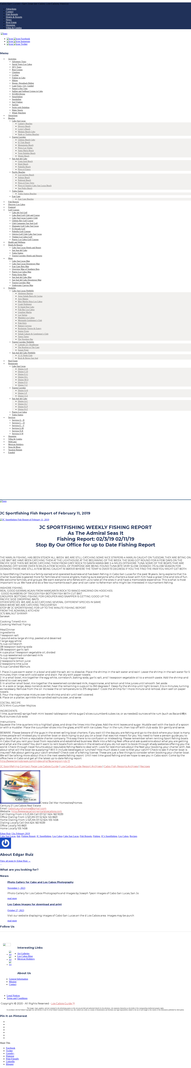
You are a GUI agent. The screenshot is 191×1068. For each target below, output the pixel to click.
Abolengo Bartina (25, 293)
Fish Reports (12, 14)
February (20, 833)
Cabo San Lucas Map (21, 261)
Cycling (15, 75)
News (8, 19)
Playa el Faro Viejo (26, 183)
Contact (9, 11)
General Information (18, 979)
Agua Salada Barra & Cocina (30, 296)
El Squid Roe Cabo (26, 307)
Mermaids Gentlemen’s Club (30, 320)
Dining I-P (22, 393)
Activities (12, 59)
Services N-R (17, 431)
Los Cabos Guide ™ (63, 1003)
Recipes (145, 766)
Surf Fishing (17, 102)
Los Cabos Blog (25, 956)
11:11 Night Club (25, 355)
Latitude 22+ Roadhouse (28, 345)
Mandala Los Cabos (26, 318)
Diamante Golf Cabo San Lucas (25, 226)
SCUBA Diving (18, 94)
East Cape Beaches (26, 199)
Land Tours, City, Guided (23, 86)
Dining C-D (23, 372)
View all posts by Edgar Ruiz (15, 861)
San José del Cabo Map (21, 277)
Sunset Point (23, 350)
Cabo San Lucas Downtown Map (26, 264)
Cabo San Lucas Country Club (25, 218)
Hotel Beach (23, 164)
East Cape (16, 196)
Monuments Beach (25, 145)
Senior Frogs (23, 331)
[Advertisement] (95, 477)
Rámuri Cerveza (24, 326)
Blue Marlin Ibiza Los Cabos (30, 301)
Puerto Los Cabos (19, 412)
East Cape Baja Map (20, 266)
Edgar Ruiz (5, 833)
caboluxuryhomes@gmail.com (27, 808)
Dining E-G (23, 374)
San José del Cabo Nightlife (23, 353)
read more (12, 898)
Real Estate (11, 22)
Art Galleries (23, 953)
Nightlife (12, 288)
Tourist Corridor (19, 137)
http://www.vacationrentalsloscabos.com (36, 811)
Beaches (11, 118)
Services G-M (18, 428)
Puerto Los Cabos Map (21, 272)
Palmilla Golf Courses (21, 231)
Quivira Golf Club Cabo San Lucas (27, 234)
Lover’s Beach (24, 129)
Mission (12, 981)
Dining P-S (22, 382)
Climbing (16, 72)
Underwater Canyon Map (22, 285)
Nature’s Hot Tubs (19, 88)
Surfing (15, 105)
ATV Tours (16, 67)
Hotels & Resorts (14, 17)
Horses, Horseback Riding (23, 83)
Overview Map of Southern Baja (25, 269)
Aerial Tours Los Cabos (22, 64)
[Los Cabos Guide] (4, 33)
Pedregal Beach (24, 180)
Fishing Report (28, 836)
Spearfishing (17, 97)
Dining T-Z (23, 385)
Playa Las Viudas (25, 148)
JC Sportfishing (44, 836)
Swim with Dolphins (20, 107)
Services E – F (18, 425)
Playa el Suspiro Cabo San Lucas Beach (34, 186)
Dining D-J (22, 404)
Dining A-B (23, 369)
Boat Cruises (17, 70)
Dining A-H (23, 390)
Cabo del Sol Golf (19, 212)
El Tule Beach (24, 142)
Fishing (96, 836)
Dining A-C (23, 401)
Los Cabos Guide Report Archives (81, 766)
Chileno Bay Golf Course (22, 221)
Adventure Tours (19, 62)
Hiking (15, 80)
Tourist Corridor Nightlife (23, 342)
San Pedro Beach (25, 188)
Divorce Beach (24, 126)
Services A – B (18, 420)
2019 (27, 833)
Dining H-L (23, 377)
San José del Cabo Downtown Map (26, 280)
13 (13, 833)
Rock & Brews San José (28, 358)
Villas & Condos (14, 28)
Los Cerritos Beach (26, 175)
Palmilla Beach (24, 167)
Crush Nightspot (25, 304)
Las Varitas (22, 315)
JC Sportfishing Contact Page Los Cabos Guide (29, 766)
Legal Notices (13, 995)
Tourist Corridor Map (21, 283)
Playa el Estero (24, 169)
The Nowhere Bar (25, 339)
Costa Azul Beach (25, 161)
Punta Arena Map (19, 274)
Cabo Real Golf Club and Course (26, 215)
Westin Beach (23, 156)
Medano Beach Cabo (26, 132)
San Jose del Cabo (19, 250)
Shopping (10, 25)
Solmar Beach (24, 177)
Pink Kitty (22, 323)
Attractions (11, 9)
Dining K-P (23, 407)
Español (11, 452)
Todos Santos (17, 191)
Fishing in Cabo (18, 78)
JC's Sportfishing (109, 836)
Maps (10, 258)
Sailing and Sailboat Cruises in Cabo (27, 91)
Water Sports (17, 110)
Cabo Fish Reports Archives (121, 766)
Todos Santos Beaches (27, 194)
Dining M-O (23, 380)
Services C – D (18, 423)
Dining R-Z (23, 409)
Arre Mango (23, 299)
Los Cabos (57, 836)
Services (11, 417)
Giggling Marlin (25, 312)
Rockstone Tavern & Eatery (29, 328)
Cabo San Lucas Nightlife (23, 291)
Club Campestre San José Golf (25, 223)
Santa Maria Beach (26, 150)
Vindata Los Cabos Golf (22, 237)
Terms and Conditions (17, 998)
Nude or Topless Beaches (28, 134)
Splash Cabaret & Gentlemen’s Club (33, 334)
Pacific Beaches (18, 172)
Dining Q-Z (23, 396)
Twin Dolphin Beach (26, 153)
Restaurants (13, 363)
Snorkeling (16, 99)
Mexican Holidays (26, 959)
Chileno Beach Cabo (26, 140)
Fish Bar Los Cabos (26, 310)
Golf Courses (13, 210)
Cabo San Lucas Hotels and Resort (26, 248)
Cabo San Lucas (19, 121)
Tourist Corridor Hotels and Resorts (27, 256)
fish (18, 836)
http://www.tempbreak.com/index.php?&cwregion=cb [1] (35, 761)
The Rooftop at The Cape (28, 347)
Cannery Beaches (25, 124)
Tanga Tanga (23, 336)
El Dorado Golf (18, 229)
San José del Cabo (19, 159)
